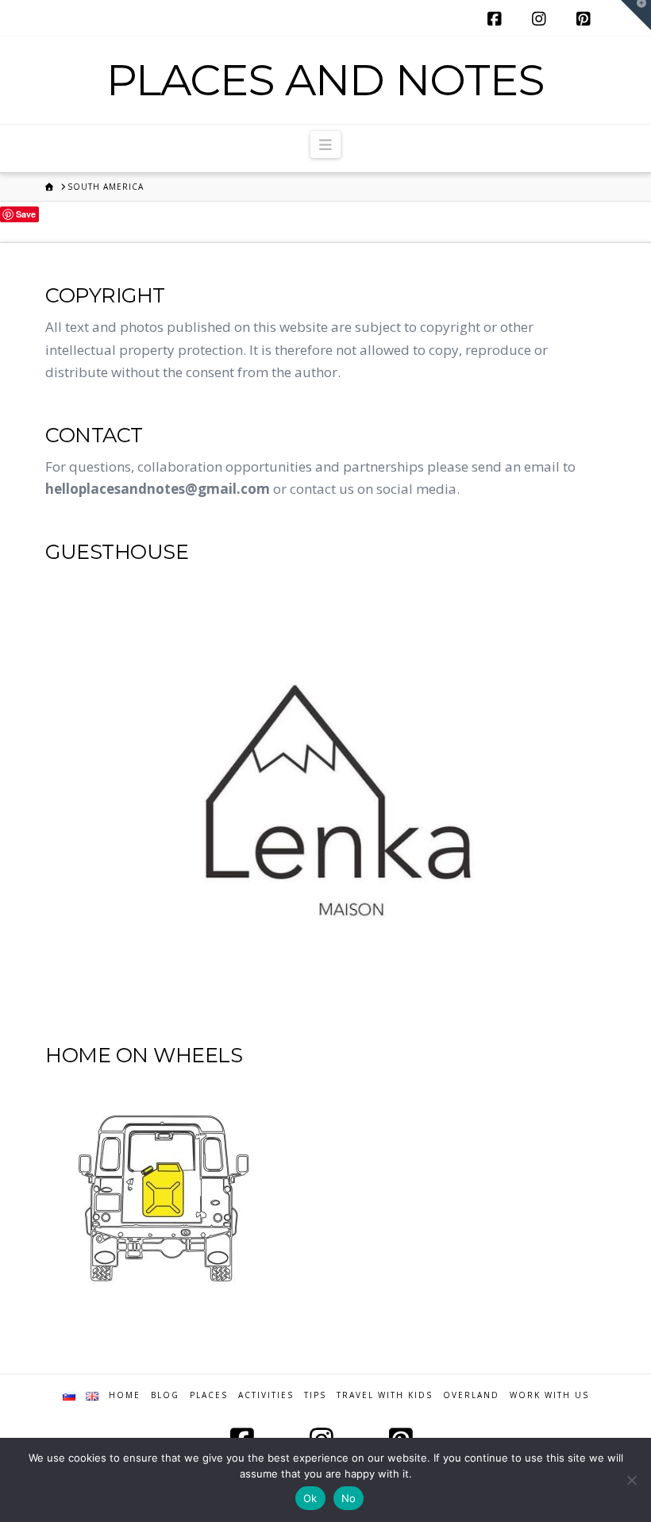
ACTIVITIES (266, 1395)
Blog (165, 1395)
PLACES (209, 1395)
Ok (310, 1498)
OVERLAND (471, 1395)
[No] (631, 1480)
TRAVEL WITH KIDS (385, 1395)
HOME (125, 1395)
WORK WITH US (549, 1395)
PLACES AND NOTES (325, 80)
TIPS (315, 1395)
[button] (325, 144)
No (348, 1498)
